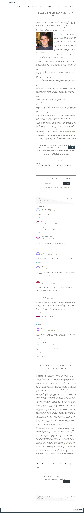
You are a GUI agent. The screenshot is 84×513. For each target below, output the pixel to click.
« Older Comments (40, 356)
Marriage (56, 187)
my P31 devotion (61, 22)
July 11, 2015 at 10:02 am (48, 283)
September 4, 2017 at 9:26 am (49, 223)
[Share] (56, 160)
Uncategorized (66, 187)
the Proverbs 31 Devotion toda (62, 374)
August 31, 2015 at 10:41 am (49, 268)
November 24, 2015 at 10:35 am (50, 254)
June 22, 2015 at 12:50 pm (48, 318)
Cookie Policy (27, 511)
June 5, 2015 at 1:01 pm (47, 344)
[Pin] (59, 160)
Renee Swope (13, 2)
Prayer (60, 187)
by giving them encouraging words (67, 131)
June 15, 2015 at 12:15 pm (48, 330)
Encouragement (55, 486)
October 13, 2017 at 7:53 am (49, 211)
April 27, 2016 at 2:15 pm (48, 238)
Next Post (70, 198)
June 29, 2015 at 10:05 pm (48, 299)
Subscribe (66, 183)
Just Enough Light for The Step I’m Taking (46, 498)
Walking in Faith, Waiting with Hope (67, 498)
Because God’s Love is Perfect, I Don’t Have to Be (46, 200)
